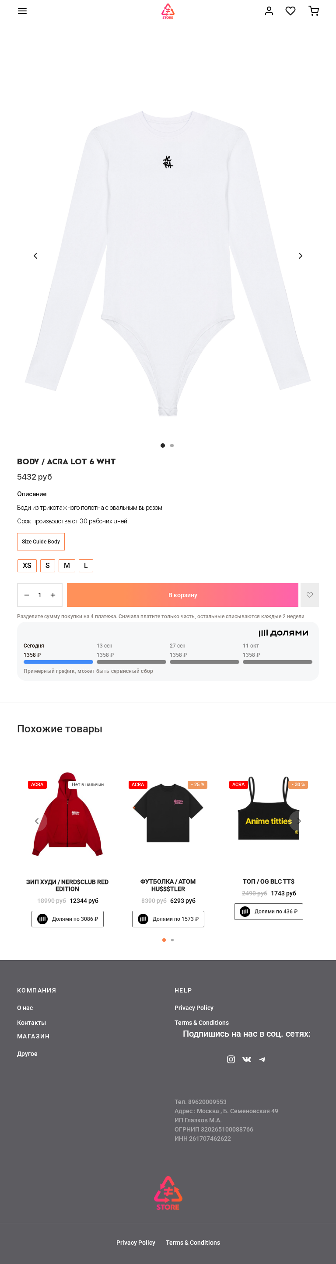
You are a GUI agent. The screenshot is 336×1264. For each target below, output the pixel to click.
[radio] (27, 565)
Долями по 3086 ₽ (75, 919)
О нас (25, 1007)
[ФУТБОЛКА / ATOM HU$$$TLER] (168, 814)
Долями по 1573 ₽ (176, 919)
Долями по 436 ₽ (276, 912)
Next (300, 256)
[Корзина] (313, 11)
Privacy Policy (194, 1007)
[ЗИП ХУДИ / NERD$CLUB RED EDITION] (67, 814)
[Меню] (22, 11)
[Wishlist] (291, 11)
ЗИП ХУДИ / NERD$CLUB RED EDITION (67, 885)
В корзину (182, 595)
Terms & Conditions (202, 1022)
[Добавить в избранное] (310, 595)
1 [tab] (164, 940)
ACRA (37, 784)
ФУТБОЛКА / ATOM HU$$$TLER (168, 885)
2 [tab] (172, 940)
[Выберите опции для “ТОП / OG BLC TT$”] (283, 851)
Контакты (31, 1022)
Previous (35, 256)
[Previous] (36, 821)
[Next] (299, 821)
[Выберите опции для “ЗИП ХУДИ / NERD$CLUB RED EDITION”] (82, 852)
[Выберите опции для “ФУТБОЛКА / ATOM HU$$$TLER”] (183, 851)
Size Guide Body (41, 542)
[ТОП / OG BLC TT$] (268, 814)
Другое (27, 1053)
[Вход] (269, 11)
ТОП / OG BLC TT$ (268, 881)
